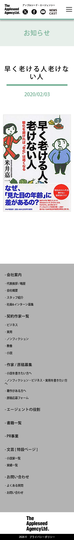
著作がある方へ (16, 390)
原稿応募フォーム (18, 397)
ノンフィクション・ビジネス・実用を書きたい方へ (36, 382)
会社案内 (14, 275)
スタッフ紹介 (15, 297)
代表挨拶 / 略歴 (16, 283)
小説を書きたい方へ (19, 373)
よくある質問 (15, 485)
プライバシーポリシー (42, 537)
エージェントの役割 (23, 409)
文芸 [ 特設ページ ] (22, 449)
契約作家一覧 (18, 316)
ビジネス (12, 324)
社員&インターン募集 (20, 304)
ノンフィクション (18, 338)
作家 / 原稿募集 (19, 364)
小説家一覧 (14, 458)
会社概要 (12, 290)
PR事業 (13, 436)
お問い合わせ (18, 477)
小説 (9, 352)
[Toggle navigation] (69, 9)
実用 (9, 331)
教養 (9, 345)
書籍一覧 (14, 423)
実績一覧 (12, 465)
